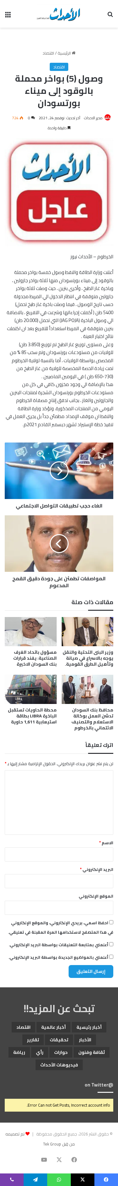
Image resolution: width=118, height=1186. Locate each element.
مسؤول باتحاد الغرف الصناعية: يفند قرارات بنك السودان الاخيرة (35, 658)
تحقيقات (59, 1040)
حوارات (61, 1052)
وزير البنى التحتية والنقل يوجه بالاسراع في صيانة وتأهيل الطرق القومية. (88, 658)
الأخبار (85, 1040)
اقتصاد (48, 53)
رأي (39, 1052)
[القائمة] (8, 16)
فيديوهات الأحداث (59, 1065)
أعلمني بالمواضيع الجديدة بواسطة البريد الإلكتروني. (58, 957)
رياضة (19, 1052)
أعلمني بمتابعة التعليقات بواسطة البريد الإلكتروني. (58, 944)
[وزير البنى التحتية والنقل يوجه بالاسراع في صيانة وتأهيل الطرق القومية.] (88, 631)
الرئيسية (65, 53)
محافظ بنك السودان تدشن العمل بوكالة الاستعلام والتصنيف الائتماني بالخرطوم (92, 719)
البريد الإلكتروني (96, 869)
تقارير (33, 1040)
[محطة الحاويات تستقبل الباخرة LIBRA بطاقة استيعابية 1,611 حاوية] (31, 689)
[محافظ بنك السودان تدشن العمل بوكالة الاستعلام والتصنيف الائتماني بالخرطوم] (88, 689)
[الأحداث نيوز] (59, 13)
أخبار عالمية (53, 1027)
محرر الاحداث (93, 117)
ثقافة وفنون (91, 1052)
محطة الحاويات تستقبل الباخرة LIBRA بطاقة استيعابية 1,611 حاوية (32, 716)
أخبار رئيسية (89, 1027)
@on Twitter (99, 1084)
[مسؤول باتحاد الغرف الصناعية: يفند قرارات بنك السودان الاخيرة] (31, 631)
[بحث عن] (110, 16)
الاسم (106, 842)
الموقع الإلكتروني (96, 896)
